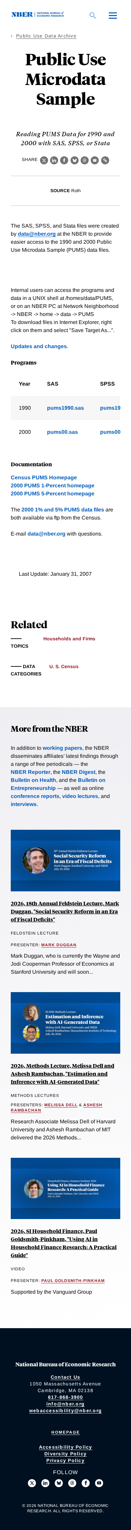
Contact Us (66, 1377)
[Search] (92, 15)
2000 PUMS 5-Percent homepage (52, 493)
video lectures (80, 796)
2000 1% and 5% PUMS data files (62, 509)
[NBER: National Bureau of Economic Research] (39, 15)
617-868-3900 (65, 1397)
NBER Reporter (30, 772)
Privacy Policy (65, 1460)
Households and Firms (69, 638)
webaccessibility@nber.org (65, 1410)
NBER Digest (78, 772)
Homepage (65, 1432)
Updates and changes (39, 346)
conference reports (35, 796)
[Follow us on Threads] (72, 1483)
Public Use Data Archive (46, 35)
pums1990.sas (65, 408)
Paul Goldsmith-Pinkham (73, 1280)
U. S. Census (64, 666)
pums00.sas (62, 432)
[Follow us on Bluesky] (59, 1483)
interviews (24, 804)
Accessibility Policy (65, 1447)
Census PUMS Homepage (44, 477)
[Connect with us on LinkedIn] (45, 1483)
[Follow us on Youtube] (99, 1483)
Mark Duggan (59, 945)
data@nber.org (37, 234)
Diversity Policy (65, 1453)
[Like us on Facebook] (86, 1483)
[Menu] (112, 15)
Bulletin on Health (33, 780)
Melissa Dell (61, 1105)
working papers (62, 748)
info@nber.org (65, 1403)
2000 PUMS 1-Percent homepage (52, 485)
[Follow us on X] (32, 1483)
